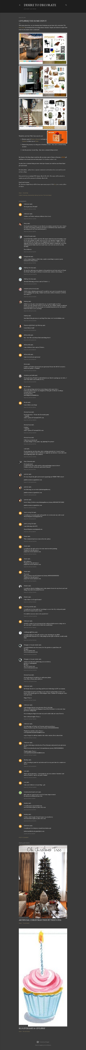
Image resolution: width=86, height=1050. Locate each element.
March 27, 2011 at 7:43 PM (30, 737)
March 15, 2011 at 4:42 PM (30, 218)
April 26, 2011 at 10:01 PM (30, 809)
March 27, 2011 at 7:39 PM (30, 719)
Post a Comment (23, 837)
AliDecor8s (27, 335)
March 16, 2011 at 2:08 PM (30, 420)
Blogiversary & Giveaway (32, 1028)
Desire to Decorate (40, 5)
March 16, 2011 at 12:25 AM (30, 320)
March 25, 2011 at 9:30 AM (30, 640)
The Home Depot (47, 195)
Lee (25, 771)
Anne (25, 364)
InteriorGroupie (28, 236)
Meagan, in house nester (31, 645)
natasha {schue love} (30, 288)
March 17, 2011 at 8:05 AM (30, 507)
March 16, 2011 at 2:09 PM (30, 432)
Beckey (26, 760)
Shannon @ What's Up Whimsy (33, 325)
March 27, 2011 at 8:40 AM (30, 681)
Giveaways (25, 195)
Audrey (26, 803)
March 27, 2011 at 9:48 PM (30, 777)
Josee (25, 536)
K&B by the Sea (28, 268)
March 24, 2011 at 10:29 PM (30, 616)
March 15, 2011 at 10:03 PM (30, 274)
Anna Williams (47, 1045)
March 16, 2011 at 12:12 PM (30, 381)
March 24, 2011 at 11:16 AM (30, 592)
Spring (36, 195)
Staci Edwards (28, 461)
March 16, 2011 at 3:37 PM (30, 444)
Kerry (25, 223)
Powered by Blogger (44, 1042)
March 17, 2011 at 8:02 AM (30, 482)
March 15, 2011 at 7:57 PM (30, 263)
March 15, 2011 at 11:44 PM (30, 311)
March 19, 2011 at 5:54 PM (30, 519)
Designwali (27, 256)
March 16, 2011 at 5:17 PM (30, 469)
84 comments (26, 1031)
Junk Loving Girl (28, 512)
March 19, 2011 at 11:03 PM (30, 554)
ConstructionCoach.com (31, 792)
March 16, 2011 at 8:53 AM (30, 330)
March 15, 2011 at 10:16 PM (30, 296)
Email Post (25, 193)
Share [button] (20, 193)
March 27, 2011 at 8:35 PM (30, 766)
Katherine (27, 825)
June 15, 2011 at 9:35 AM (29, 833)
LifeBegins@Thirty (29, 632)
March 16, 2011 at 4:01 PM (30, 456)
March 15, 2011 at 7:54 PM (30, 251)
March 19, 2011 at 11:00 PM (30, 541)
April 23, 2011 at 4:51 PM (29, 798)
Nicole (26, 386)
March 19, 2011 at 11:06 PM (30, 581)
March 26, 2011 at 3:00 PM (30, 654)
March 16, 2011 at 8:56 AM (30, 359)
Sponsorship (31, 195)
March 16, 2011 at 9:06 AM (30, 370)
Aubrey (26, 301)
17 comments (26, 923)
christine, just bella (29, 375)
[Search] (66, 4)
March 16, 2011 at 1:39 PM (30, 397)
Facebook (24, 141)
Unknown (26, 204)
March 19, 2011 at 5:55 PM (30, 531)
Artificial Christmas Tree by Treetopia (40, 920)
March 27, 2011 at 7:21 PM (30, 700)
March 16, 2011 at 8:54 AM (30, 340)
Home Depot (22, 27)
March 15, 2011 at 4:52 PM (30, 231)
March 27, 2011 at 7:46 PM (30, 755)
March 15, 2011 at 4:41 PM (30, 209)
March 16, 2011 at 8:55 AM (30, 349)
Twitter (36, 141)
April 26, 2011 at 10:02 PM (30, 821)
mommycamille (28, 606)
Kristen (26, 586)
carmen (26, 474)
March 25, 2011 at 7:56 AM (30, 627)
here (55, 184)
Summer (40, 195)
